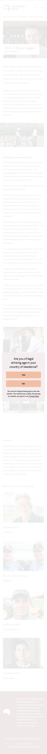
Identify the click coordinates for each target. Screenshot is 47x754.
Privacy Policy (34, 396)
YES (23, 375)
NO (23, 383)
